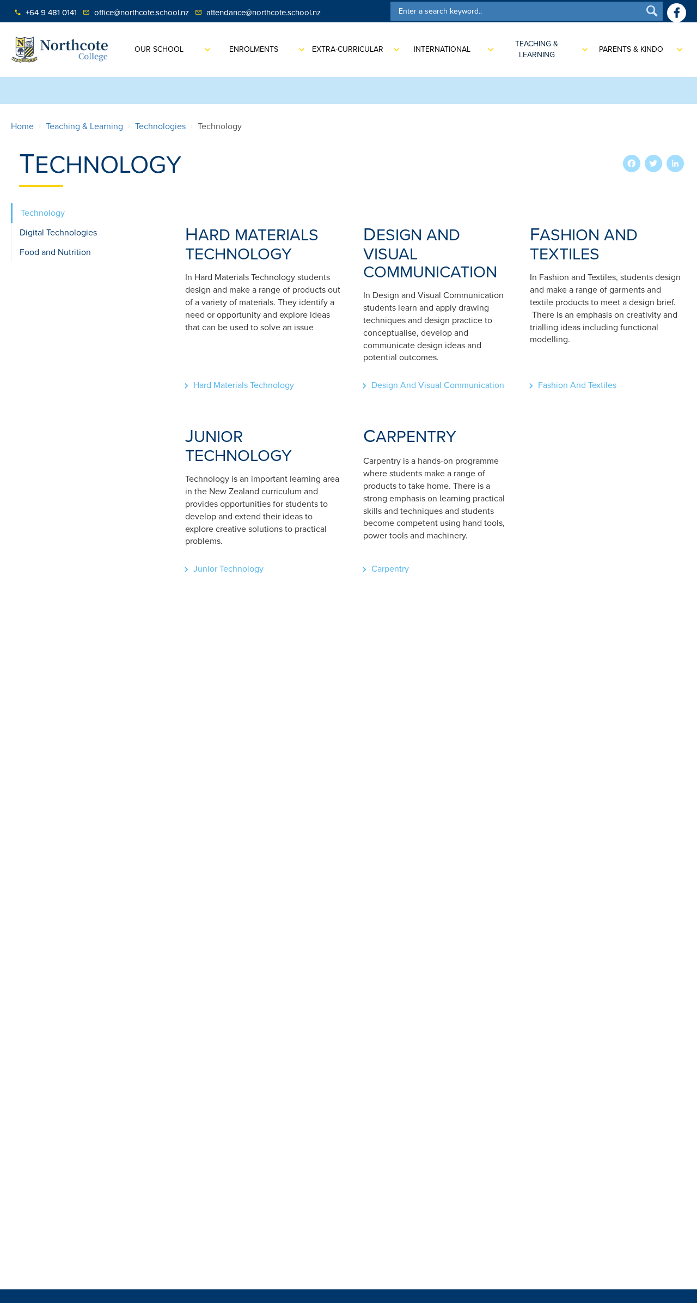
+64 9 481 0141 (45, 12)
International (442, 49)
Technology (43, 213)
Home (22, 126)
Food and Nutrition (55, 252)
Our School (159, 49)
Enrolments (253, 49)
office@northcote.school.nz (136, 12)
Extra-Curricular (347, 49)
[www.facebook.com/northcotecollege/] (676, 12)
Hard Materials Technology (243, 385)
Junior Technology (228, 568)
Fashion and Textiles (577, 385)
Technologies (160, 126)
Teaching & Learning (536, 49)
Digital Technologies (58, 232)
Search (651, 10)
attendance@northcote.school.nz (258, 12)
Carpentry (390, 568)
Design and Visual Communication (437, 385)
